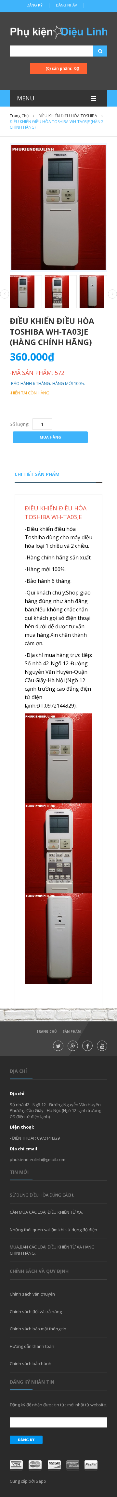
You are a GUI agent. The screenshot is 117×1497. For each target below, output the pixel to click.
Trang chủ (46, 1031)
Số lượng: (19, 424)
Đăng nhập (66, 5)
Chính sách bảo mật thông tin (38, 1329)
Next (112, 294)
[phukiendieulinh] (58, 32)
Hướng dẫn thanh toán (32, 1346)
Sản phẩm (72, 1031)
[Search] (92, 51)
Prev (4, 294)
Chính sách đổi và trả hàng (36, 1311)
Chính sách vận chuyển (32, 1294)
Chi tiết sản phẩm (37, 474)
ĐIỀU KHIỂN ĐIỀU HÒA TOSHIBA (67, 116)
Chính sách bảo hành (30, 1363)
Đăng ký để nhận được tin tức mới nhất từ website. (58, 1405)
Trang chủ (19, 116)
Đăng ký (35, 5)
